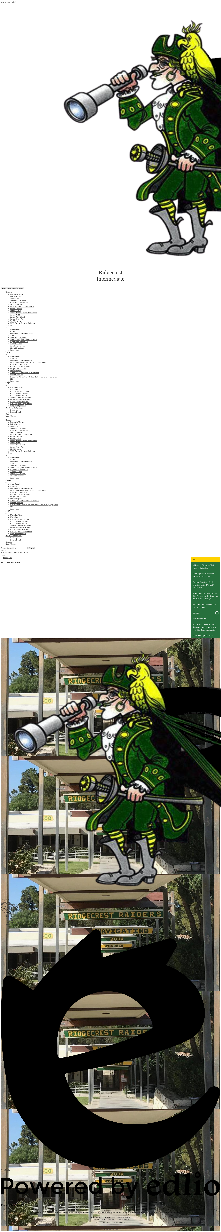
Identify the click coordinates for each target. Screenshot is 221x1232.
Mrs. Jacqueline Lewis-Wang (11, 552)
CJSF (12, 336)
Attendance (14, 358)
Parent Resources (16, 375)
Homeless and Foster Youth (20, 366)
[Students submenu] (6, 455)
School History (15, 311)
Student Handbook (17, 348)
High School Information (19, 302)
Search (3, 548)
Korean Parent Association (19, 402)
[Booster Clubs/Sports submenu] (22, 408)
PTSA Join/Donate (17, 387)
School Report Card (17, 317)
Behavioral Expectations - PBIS (21, 333)
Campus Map (15, 298)
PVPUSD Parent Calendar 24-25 (22, 307)
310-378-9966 (120, 1217)
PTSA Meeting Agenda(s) (19, 393)
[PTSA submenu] (6, 385)
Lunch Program (16, 371)
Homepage (14, 410)
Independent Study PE (18, 369)
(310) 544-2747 (12, 908)
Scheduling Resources (18, 346)
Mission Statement (16, 305)
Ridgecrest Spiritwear (18, 406)
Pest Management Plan (110, 1229)
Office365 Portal (16, 344)
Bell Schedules (15, 296)
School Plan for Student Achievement (23, 313)
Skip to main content (8, 2)
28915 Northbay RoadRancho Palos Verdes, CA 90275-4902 (15, 905)
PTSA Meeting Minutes (18, 395)
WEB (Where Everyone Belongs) (22, 323)
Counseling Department (18, 300)
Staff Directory (15, 321)
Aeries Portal (15, 329)
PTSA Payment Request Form (21, 404)
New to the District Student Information (24, 373)
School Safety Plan (17, 319)
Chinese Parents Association (20, 397)
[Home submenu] (11, 292)
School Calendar (16, 309)
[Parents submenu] (6, 354)
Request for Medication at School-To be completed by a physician (34, 377)
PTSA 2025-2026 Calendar (20, 391)
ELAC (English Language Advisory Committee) (27, 362)
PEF (11, 379)
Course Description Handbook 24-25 (23, 340)
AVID (12, 331)
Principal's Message (17, 294)
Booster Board (15, 412)
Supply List (14, 350)
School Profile (15, 315)
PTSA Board (15, 389)
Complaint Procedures (110, 1227)
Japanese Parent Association (20, 400)
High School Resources (18, 364)
